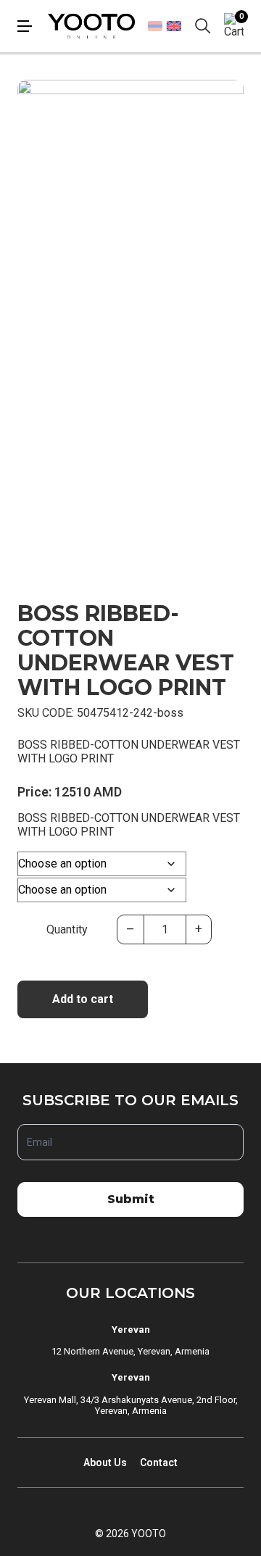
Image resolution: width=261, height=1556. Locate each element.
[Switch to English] (173, 25)
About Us (105, 1462)
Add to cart (82, 999)
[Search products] (203, 26)
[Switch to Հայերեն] (155, 26)
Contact (159, 1462)
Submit (130, 1199)
